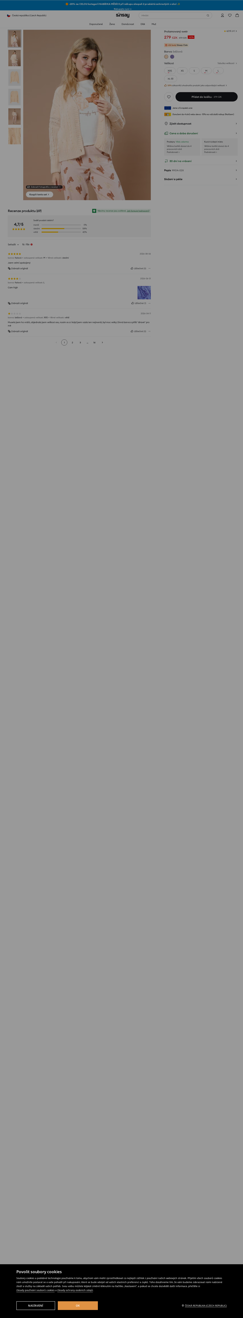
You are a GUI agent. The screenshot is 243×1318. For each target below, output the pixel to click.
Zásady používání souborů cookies (35, 1290)
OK (78, 1305)
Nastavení (35, 1305)
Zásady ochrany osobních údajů (75, 1290)
